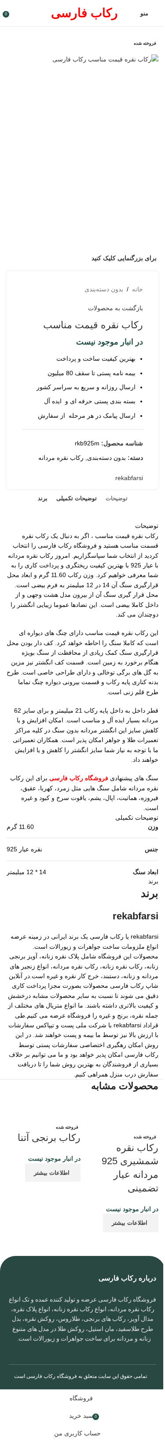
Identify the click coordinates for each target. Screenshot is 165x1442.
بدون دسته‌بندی (103, 289)
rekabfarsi (129, 477)
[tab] (117, 498)
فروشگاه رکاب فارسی (51, 1376)
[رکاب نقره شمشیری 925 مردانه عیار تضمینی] (122, 1115)
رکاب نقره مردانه (61, 457)
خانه (137, 289)
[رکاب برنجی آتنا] (44, 1111)
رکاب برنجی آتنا (49, 1137)
